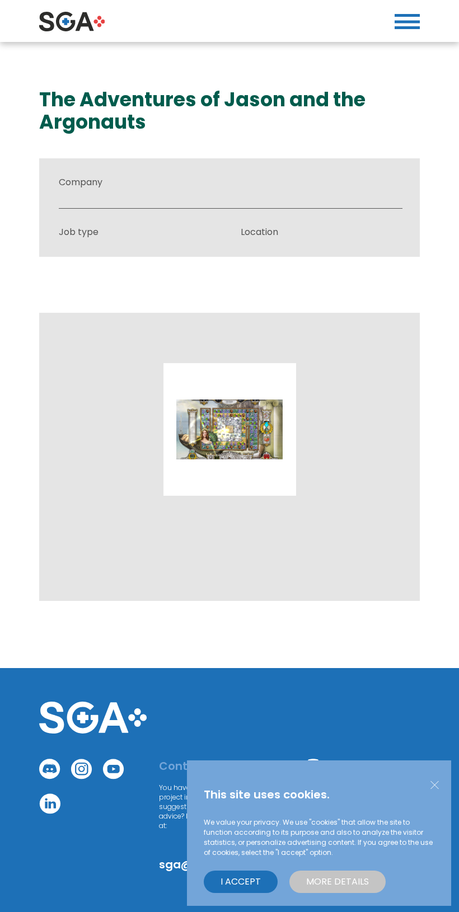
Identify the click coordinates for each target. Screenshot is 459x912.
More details (337, 881)
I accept (241, 881)
